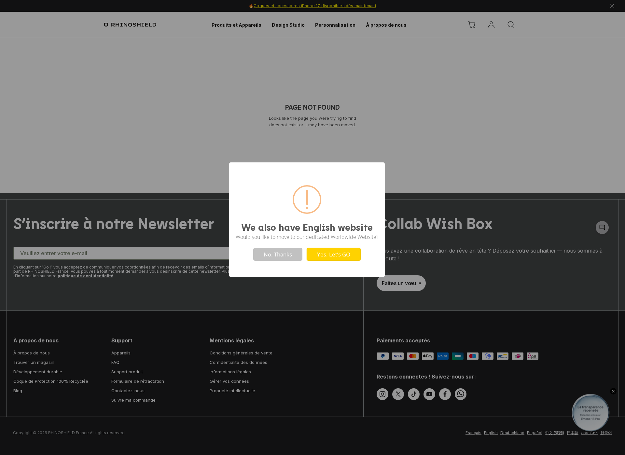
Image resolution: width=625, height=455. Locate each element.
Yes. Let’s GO (333, 254)
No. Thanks (278, 254)
